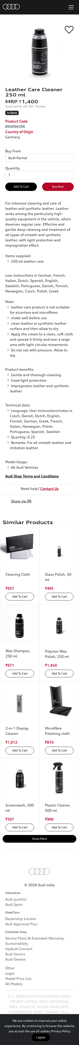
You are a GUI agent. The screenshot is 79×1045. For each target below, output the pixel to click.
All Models (14, 984)
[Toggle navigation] (71, 7)
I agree (40, 1037)
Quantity (12, 168)
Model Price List (18, 978)
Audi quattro (15, 899)
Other (10, 968)
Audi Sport (14, 904)
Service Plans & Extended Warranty (34, 938)
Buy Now (58, 186)
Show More (39, 838)
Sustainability (16, 943)
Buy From (13, 151)
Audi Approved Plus (21, 924)
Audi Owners (15, 959)
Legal (9, 973)
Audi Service (15, 954)
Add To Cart (21, 186)
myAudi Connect (18, 949)
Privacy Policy (60, 1031)
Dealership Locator (20, 919)
